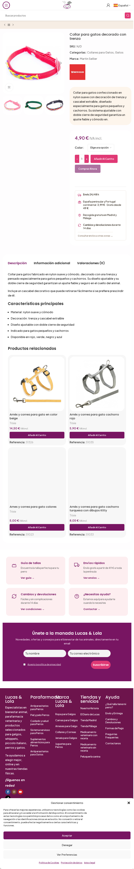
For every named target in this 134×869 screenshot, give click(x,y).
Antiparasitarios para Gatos (39, 753)
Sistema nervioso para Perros (40, 731)
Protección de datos (71, 862)
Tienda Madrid (88, 720)
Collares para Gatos (100, 52)
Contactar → (91, 609)
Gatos (119, 52)
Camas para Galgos (66, 720)
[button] (129, 803)
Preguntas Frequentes (111, 735)
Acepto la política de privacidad (44, 664)
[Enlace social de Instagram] (14, 791)
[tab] (17, 263)
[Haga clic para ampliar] (9, 87)
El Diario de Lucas (90, 714)
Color (79, 147)
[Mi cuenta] (108, 5)
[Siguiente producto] (13, 25)
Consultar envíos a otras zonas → (95, 235)
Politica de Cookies (49, 862)
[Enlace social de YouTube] (20, 791)
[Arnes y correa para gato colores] (37, 476)
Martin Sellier (88, 58)
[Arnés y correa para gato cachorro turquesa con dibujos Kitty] (97, 476)
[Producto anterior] (5, 25)
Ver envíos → (91, 578)
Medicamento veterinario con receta (88, 735)
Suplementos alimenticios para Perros (40, 742)
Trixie (13, 423)
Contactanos (113, 743)
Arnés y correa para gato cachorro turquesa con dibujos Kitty (94, 508)
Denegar (67, 845)
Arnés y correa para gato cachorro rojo (94, 416)
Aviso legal (89, 862)
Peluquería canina (90, 756)
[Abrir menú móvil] (6, 5)
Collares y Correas (65, 732)
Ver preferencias (67, 854)
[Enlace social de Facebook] (7, 791)
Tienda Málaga (88, 726)
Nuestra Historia (89, 708)
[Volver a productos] (9, 25)
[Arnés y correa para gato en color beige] (37, 384)
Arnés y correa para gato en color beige (33, 416)
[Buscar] (128, 15)
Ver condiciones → (32, 609)
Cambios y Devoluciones (113, 721)
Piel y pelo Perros (39, 714)
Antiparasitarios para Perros (39, 707)
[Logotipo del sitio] (67, 5)
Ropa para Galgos (65, 714)
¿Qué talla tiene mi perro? (115, 705)
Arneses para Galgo (66, 726)
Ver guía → (27, 578)
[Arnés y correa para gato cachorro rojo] (97, 384)
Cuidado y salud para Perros (39, 722)
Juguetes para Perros (63, 745)
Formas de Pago (114, 728)
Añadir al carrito (104, 158)
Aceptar (67, 835)
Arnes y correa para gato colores (33, 507)
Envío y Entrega (114, 713)
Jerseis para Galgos (66, 737)
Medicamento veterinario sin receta (88, 747)
